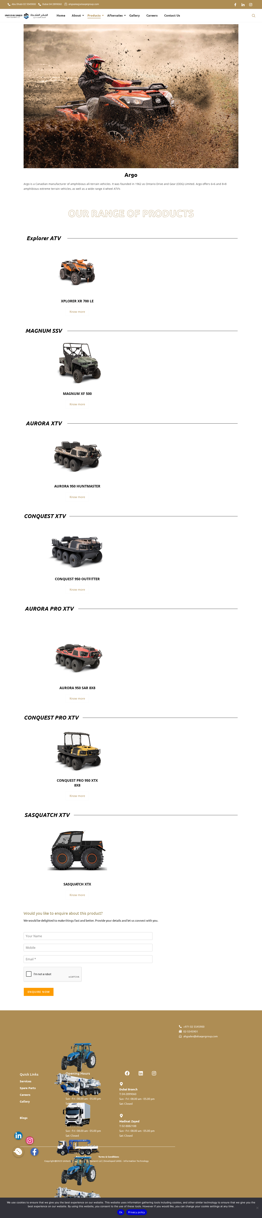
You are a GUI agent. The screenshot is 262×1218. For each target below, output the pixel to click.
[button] (253, 15)
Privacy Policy (83, 1156)
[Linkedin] (141, 1073)
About (76, 15)
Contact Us (172, 15)
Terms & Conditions (108, 1156)
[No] (257, 1208)
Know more (77, 311)
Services (25, 1081)
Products (94, 15)
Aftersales (115, 15)
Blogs (23, 1118)
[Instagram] (251, 4)
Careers (152, 15)
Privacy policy (136, 1212)
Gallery (134, 15)
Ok (121, 1212)
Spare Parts (28, 1088)
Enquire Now (39, 992)
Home (61, 15)
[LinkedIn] (243, 4)
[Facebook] (235, 4)
